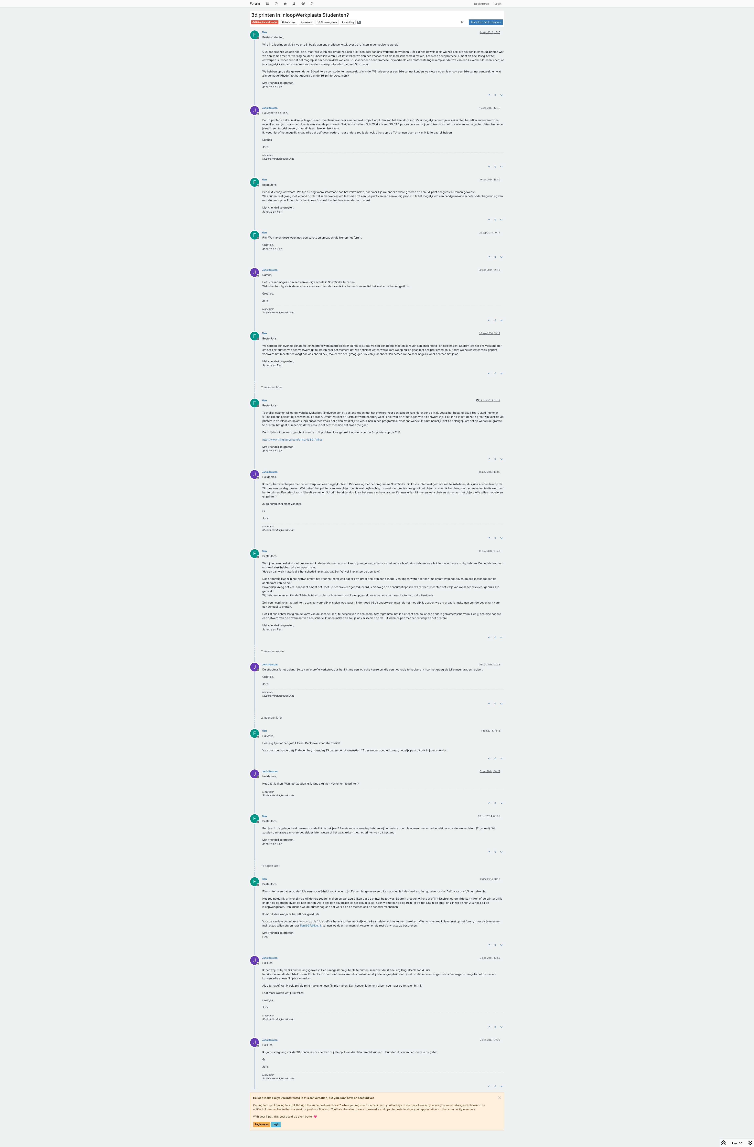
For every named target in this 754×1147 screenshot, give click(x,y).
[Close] (499, 1098)
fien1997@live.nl (310, 925)
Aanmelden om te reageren (485, 22)
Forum (255, 3)
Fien (264, 32)
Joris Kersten (270, 107)
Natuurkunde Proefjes (266, 22)
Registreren (261, 1124)
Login (276, 1124)
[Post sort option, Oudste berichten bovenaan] (462, 22)
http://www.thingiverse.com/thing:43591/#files (292, 439)
